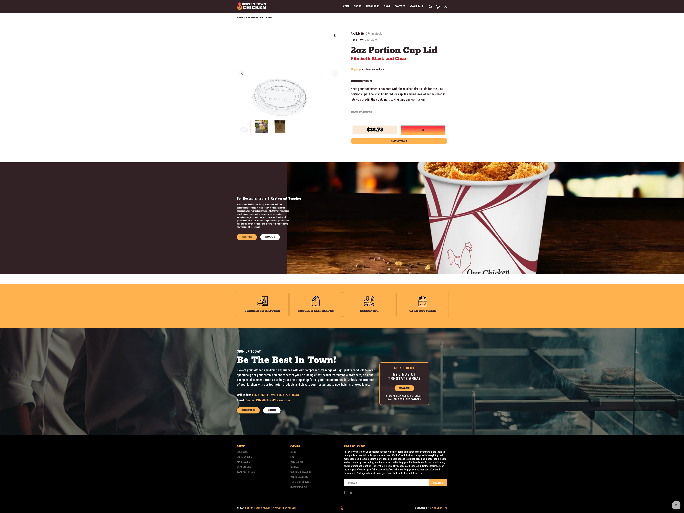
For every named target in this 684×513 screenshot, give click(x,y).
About (294, 451)
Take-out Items (246, 471)
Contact (295, 466)
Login (272, 410)
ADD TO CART (399, 141)
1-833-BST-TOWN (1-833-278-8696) (275, 395)
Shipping (355, 69)
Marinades (243, 461)
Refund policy (298, 486)
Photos (270, 237)
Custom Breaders (300, 471)
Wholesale (297, 461)
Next (335, 73)
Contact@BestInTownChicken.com (268, 400)
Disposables (244, 456)
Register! (248, 410)
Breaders (242, 451)
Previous (242, 73)
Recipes (247, 237)
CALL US (404, 388)
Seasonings (244, 466)
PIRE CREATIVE (438, 507)
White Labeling (299, 476)
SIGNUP (438, 483)
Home (240, 18)
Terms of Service (300, 481)
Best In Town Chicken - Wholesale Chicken (270, 507)
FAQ (292, 456)
